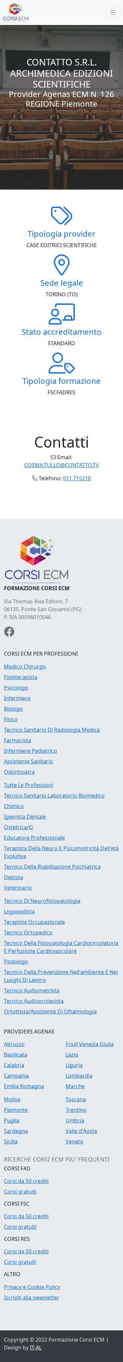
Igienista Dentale (25, 816)
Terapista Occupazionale (34, 922)
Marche (75, 1086)
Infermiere (17, 698)
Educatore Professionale (34, 837)
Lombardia (79, 1075)
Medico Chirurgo (25, 666)
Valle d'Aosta (81, 1131)
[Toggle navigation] (113, 13)
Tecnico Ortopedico (28, 932)
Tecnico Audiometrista (31, 990)
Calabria (14, 1065)
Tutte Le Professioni (28, 785)
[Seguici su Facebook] (9, 633)
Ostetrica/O (18, 827)
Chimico (14, 806)
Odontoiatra (19, 771)
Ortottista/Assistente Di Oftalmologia (50, 1011)
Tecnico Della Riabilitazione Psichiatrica (52, 866)
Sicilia (11, 1141)
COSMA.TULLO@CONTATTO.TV (61, 465)
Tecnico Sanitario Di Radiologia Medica (52, 729)
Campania (16, 1075)
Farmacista (17, 740)
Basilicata (15, 1054)
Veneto (74, 1141)
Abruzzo (14, 1044)
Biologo (13, 708)
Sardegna (16, 1131)
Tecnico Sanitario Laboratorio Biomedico (54, 795)
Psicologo (16, 687)
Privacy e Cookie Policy (32, 1287)
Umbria (75, 1120)
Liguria (74, 1065)
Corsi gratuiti (20, 1191)
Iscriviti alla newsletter (31, 1297)
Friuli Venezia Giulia (90, 1044)
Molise (12, 1099)
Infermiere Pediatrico (30, 750)
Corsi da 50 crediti (26, 1181)
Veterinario (18, 887)
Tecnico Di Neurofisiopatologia (42, 900)
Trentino (76, 1109)
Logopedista (19, 911)
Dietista (13, 877)
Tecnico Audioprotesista (34, 1001)
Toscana (76, 1099)
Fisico (11, 719)
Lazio (72, 1054)
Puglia (11, 1120)
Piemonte (16, 1109)
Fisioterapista (20, 677)
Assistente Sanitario (28, 761)
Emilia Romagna (24, 1086)
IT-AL (36, 1347)
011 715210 (77, 478)
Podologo (16, 961)
